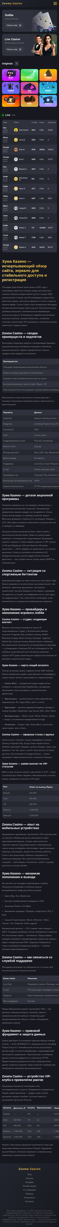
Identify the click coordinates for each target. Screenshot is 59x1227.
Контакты (29, 1201)
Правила (29, 1194)
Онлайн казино (29, 1186)
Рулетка (29, 1178)
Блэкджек (29, 1182)
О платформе (29, 1190)
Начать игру (12, 25)
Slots (29, 1174)
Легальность (29, 1197)
